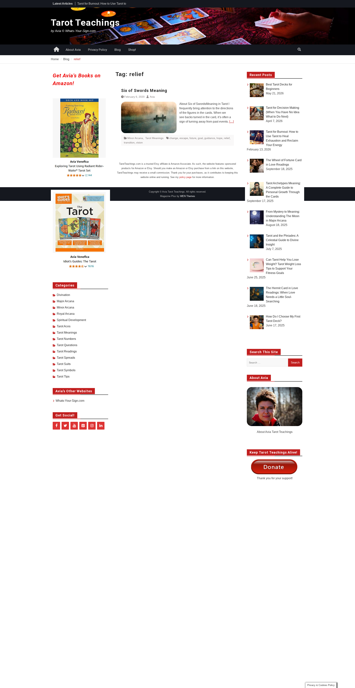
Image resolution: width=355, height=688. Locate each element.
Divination (63, 294)
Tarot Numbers (66, 338)
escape (184, 138)
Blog (117, 50)
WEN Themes (187, 196)
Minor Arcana (135, 138)
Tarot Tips (63, 376)
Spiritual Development (71, 320)
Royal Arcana (66, 313)
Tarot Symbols (66, 370)
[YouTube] (74, 426)
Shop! (132, 50)
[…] (231, 121)
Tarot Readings (67, 351)
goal (200, 138)
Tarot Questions (67, 345)
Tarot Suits (64, 364)
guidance (209, 138)
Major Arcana (65, 301)
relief (227, 138)
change (173, 138)
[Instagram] (92, 426)
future (193, 138)
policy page (185, 177)
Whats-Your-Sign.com (70, 400)
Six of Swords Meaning (144, 90)
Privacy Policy (97, 50)
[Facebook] (56, 426)
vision (139, 142)
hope (219, 138)
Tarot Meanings (154, 138)
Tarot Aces (63, 326)
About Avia (73, 50)
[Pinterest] (83, 426)
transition (129, 142)
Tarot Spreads (66, 357)
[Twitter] (65, 426)
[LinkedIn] (100, 426)
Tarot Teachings (85, 22)
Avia (152, 96)
